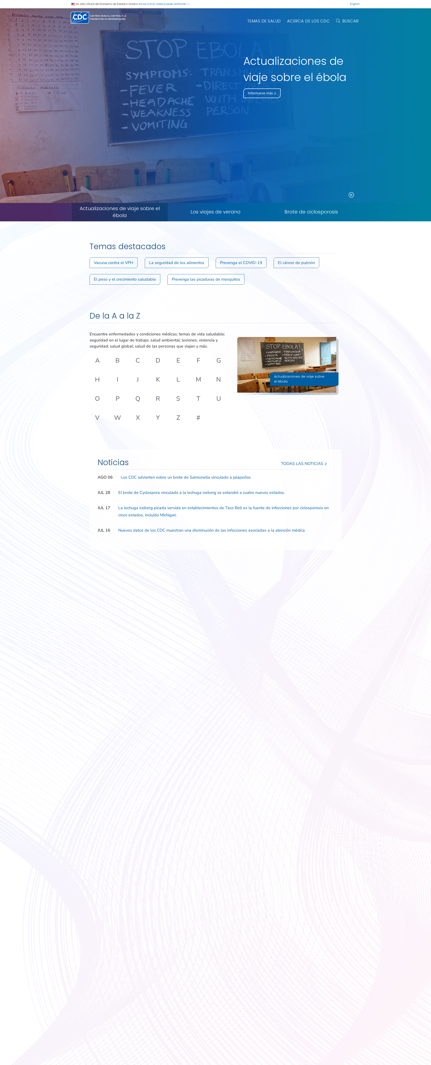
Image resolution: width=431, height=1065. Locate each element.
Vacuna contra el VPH (113, 262)
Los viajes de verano (215, 212)
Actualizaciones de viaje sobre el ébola (120, 212)
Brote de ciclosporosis (311, 212)
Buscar (350, 21)
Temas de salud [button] (264, 21)
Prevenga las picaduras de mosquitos (206, 279)
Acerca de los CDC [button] (308, 21)
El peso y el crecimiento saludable (125, 279)
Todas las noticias (302, 463)
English (355, 4)
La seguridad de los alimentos (176, 262)
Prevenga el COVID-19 (241, 262)
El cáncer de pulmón (296, 262)
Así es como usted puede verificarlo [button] (163, 4)
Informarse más (261, 93)
